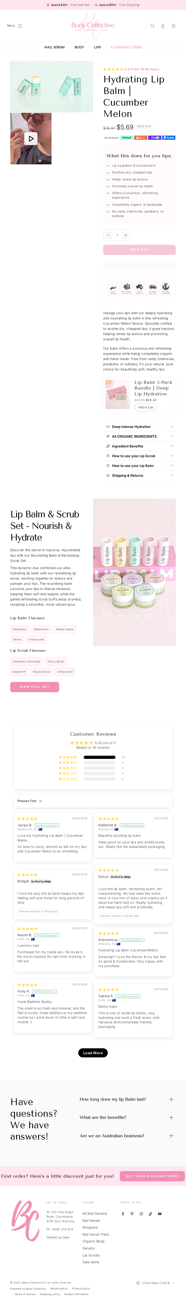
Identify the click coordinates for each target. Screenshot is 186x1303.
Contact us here (57, 1237)
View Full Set (35, 687)
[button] (152, 25)
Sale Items (91, 1262)
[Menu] (20, 25)
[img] (27, 819)
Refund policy (59, 1288)
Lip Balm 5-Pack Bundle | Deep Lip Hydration (153, 388)
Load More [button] (93, 1053)
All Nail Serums (95, 1213)
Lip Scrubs (91, 1255)
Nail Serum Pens (96, 1234)
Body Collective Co (34, 1282)
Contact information (76, 1294)
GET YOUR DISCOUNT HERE (152, 1176)
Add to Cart (145, 407)
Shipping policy (50, 1294)
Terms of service (25, 1294)
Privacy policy (81, 1288)
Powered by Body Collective (28, 1288)
